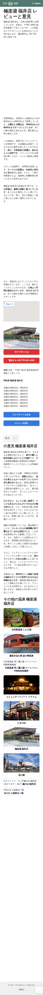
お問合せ (21, 989)
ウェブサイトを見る (21, 414)
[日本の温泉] (10, 3)
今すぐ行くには (21, 351)
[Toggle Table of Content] (13, 438)
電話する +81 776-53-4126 (21, 360)
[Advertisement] (21, 79)
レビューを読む (21, 423)
